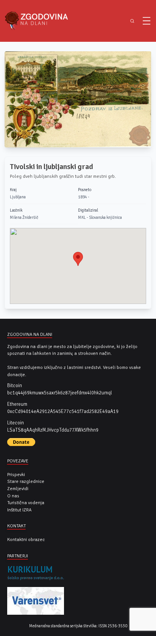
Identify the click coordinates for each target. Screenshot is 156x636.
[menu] (146, 20)
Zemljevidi (17, 489)
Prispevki (16, 474)
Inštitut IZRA (19, 510)
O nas (13, 496)
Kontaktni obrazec (26, 539)
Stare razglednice (25, 481)
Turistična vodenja (25, 503)
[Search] (132, 21)
